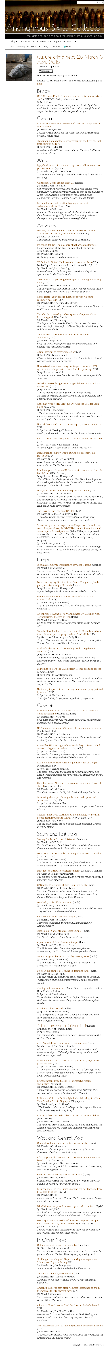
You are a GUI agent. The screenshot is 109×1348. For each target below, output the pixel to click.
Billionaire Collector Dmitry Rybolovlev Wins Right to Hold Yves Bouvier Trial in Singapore (69, 1100)
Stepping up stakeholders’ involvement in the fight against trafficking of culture (69, 142)
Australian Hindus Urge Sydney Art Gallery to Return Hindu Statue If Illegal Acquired (69, 747)
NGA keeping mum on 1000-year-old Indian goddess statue (69, 728)
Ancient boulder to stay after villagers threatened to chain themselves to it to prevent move (68, 1289)
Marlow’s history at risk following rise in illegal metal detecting (66, 650)
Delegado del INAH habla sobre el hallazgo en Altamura (67, 245)
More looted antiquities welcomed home (59, 871)
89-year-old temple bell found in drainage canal (63, 971)
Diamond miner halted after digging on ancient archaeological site (62, 205)
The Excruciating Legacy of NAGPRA (56, 511)
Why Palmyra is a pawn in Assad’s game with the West (66, 1206)
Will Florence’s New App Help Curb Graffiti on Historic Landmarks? (66, 598)
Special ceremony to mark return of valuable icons (64, 565)
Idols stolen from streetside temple (56, 917)
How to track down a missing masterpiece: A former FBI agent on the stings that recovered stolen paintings (67, 368)
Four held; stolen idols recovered (54, 902)
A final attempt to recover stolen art (56, 352)
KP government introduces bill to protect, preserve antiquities (64, 1082)
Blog (13, 41)
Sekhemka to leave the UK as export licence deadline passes (69, 669)
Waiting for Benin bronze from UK (55, 183)
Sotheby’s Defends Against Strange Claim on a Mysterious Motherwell (68, 385)
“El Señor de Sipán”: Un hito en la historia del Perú (64, 262)
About (24, 41)
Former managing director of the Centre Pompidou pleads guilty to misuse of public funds (68, 584)
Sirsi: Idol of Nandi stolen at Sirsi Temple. (59, 931)
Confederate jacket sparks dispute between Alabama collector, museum (65, 298)
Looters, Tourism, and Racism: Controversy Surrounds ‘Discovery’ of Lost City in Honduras (66, 232)
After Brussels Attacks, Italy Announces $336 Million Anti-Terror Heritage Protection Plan (69, 615)
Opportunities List (64, 41)
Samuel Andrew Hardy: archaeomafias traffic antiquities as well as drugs (68, 125)
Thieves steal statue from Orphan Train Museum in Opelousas (64, 336)
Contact (56, 47)
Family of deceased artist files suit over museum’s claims (68, 1115)
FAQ (46, 47)
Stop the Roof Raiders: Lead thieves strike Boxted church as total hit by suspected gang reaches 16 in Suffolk (69, 633)
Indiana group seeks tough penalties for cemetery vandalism (69, 439)
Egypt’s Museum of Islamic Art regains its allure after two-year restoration (69, 167)
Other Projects (41, 41)
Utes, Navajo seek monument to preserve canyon (63, 491)
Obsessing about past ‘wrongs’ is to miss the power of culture (66, 799)
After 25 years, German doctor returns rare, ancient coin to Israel (68, 1159)
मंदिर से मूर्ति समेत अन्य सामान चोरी (51, 988)
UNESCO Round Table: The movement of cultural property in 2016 (69, 97)
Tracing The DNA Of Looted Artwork (56, 839)
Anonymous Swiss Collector (54, 27)
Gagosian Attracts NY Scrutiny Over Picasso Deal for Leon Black (68, 405)
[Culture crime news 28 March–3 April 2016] (21, 698)
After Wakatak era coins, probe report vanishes (62, 1043)
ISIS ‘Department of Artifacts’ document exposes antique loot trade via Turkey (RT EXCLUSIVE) (67, 1222)
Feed (68, 47)
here (39, 84)
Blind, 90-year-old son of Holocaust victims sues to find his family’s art (69, 472)
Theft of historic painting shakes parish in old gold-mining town (69, 281)
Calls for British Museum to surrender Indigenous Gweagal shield (69, 784)
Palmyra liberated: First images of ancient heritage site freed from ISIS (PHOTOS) (70, 1190)
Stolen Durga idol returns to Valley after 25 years (63, 956)
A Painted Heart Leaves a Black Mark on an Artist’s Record (68, 1305)
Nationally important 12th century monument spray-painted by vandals (70, 691)
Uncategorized (46, 71)
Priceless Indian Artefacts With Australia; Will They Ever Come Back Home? (67, 712)
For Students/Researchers (25, 47)
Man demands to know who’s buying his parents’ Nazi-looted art (67, 454)
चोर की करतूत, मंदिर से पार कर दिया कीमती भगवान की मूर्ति (61, 1026)
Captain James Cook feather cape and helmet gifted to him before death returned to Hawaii (68, 816)
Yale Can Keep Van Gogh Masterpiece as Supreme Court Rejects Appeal (66, 316)
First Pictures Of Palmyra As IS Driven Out (59, 1175)
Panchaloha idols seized (50, 1008)
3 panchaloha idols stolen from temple (58, 942)
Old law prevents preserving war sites (57, 1245)
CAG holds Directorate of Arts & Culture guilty (62, 885)
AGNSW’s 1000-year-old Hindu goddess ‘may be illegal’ (67, 763)
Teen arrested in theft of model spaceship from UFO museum (70, 1326)
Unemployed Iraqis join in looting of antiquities (63, 1143)
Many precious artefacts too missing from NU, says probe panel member (68, 1062)
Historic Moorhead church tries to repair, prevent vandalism (69, 424)
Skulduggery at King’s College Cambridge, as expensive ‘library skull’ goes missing (67, 1261)
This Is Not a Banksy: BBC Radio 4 (55, 1274)
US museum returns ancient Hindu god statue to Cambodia (69, 853)
